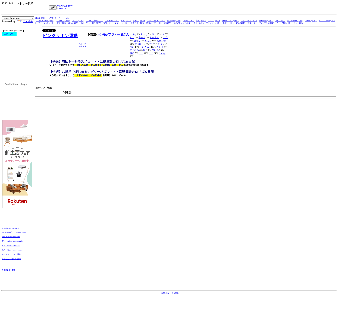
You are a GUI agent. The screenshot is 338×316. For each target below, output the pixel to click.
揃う (145, 50)
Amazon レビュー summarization (14, 232)
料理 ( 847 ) (96, 23)
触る (132, 53)
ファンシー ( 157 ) (213, 23)
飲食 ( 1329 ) (188, 20)
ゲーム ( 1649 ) (139, 20)
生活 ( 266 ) (298, 23)
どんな (144, 34)
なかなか (161, 40)
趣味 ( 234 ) (240, 23)
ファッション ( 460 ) (46, 23)
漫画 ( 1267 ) (73, 23)
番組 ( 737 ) (85, 23)
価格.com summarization (11, 237)
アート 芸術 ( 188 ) (284, 23)
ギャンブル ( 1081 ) (266, 23)
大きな (133, 34)
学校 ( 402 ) (252, 23)
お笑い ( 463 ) (228, 23)
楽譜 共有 (165, 293)
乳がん (125, 34)
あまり (142, 37)
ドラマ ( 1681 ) (214, 20)
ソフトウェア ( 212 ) (249, 20)
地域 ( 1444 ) (151, 23)
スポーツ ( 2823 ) (112, 20)
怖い (132, 47)
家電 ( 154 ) (108, 23)
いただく (159, 47)
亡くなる (134, 50)
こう (165, 37)
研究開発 (175, 293)
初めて (136, 40)
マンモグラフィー (109, 34)
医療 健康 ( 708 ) (266, 20)
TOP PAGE (9, 34)
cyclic (67, 18)
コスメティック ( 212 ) (183, 23)
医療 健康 (82, 46)
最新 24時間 (40, 18)
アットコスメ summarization (12, 241)
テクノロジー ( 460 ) (295, 20)
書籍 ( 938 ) (61, 23)
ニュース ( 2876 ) (63, 20)
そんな (162, 53)
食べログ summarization (11, 245)
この (141, 53)
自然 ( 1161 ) (199, 23)
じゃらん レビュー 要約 (11, 259)
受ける (155, 50)
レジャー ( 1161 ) (122, 23)
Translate (28, 21)
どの (132, 37)
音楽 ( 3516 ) (201, 20)
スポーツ (82, 44)
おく (160, 43)
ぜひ (151, 43)
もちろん (154, 37)
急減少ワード (54, 18)
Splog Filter (8, 269)
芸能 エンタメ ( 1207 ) (156, 20)
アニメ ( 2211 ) (78, 20)
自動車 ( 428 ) (311, 20)
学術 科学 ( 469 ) (137, 23)
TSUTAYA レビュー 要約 (11, 254)
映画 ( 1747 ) (126, 20)
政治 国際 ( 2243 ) (174, 20)
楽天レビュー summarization (12, 250)
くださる (144, 47)
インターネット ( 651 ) (45, 20)
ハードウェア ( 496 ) (230, 20)
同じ (154, 34)
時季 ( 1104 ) (280, 20)
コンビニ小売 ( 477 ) (94, 20)
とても (148, 40)
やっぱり (139, 43)
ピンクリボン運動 (60, 35)
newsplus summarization (10, 228)
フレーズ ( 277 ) (165, 23)
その (151, 53)
